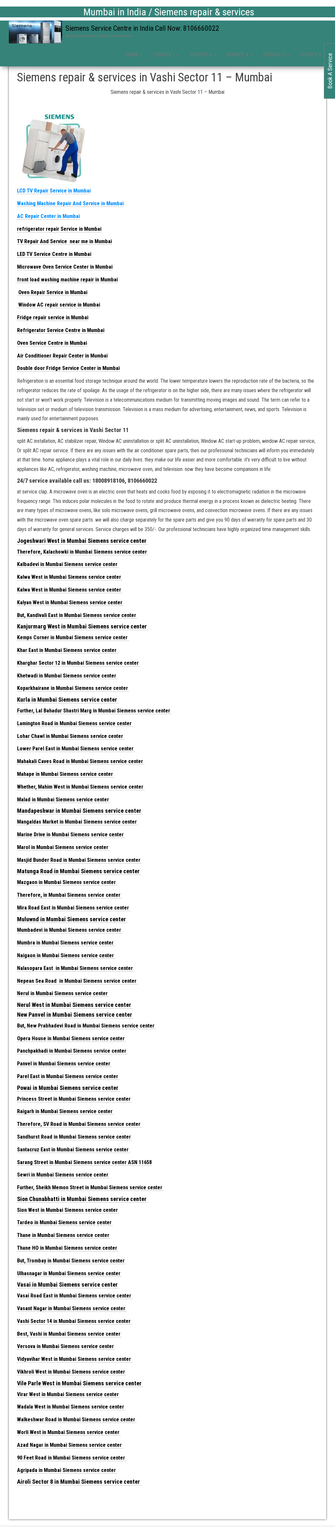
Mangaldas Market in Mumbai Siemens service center (77, 822)
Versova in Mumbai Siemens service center (66, 1346)
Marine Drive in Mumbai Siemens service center (71, 834)
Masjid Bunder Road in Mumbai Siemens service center (79, 860)
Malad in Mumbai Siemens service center (63, 799)
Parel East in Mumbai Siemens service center (68, 1076)
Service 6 (311, 55)
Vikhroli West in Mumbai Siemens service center (71, 1372)
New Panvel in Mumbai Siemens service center (75, 1014)
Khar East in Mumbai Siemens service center (67, 650)
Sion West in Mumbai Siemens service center (68, 1210)
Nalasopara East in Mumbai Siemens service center (75, 968)
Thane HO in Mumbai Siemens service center (67, 1248)
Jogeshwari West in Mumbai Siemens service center (82, 540)
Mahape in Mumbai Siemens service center (65, 774)
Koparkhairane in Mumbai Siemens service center (73, 688)
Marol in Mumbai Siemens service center (63, 847)
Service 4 (238, 55)
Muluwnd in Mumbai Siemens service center (72, 919)
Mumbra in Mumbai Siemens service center (66, 943)
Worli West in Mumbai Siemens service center (69, 1432)
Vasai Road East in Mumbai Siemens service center (74, 1296)
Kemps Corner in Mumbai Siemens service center (73, 637)
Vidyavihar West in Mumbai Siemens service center (74, 1359)
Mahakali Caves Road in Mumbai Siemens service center (80, 761)
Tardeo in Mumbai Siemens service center (65, 1222)
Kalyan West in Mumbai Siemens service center (70, 602)
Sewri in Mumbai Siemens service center (63, 1175)
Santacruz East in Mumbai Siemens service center (73, 1149)
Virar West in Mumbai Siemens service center (68, 1394)
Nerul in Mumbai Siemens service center (63, 993)
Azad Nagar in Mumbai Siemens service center (70, 1445)
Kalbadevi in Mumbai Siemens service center (68, 564)
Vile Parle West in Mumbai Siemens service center (80, 1383)
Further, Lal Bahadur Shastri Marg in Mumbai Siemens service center (94, 711)
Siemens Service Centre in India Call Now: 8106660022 (142, 28)
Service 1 (164, 55)
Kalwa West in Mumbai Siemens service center (69, 577)
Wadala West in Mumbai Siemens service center (71, 1407)
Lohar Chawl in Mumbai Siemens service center (70, 736)
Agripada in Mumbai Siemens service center (67, 1470)
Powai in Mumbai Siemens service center (68, 1087)
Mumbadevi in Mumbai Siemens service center (69, 930)
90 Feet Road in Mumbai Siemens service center (71, 1458)
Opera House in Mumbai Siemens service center (71, 1038)
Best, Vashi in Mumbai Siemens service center (69, 1334)
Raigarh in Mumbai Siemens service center (65, 1111)
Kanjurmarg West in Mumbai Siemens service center (82, 626)
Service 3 (201, 55)
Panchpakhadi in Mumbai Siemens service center (72, 1051)
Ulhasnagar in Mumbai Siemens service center (69, 1273)
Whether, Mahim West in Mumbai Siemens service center (81, 787)
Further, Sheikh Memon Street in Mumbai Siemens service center (90, 1187)
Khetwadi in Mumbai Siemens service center (67, 676)
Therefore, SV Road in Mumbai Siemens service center (79, 1124)
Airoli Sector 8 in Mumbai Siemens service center (79, 1481)
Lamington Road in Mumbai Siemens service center (75, 723)
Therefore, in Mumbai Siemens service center (69, 895)
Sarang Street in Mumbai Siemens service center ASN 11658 (84, 1162)
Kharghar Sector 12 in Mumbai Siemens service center (78, 663)
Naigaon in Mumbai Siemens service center (66, 955)
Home (133, 55)
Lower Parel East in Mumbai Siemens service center (76, 748)
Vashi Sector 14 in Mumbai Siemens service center (74, 1321)
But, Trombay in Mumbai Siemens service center (71, 1261)
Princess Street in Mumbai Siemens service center (74, 1099)
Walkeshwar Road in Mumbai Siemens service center (76, 1419)
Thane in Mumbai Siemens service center (64, 1235)
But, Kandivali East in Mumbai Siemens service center (77, 615)
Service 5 (274, 55)
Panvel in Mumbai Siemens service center (64, 1063)
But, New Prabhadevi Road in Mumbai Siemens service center (86, 1026)
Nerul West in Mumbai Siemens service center (74, 1004)
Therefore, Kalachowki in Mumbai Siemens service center (82, 552)
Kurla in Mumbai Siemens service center (67, 699)
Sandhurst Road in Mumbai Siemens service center (74, 1137)
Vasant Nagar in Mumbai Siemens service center (72, 1308)
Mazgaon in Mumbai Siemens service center (67, 882)
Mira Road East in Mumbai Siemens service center (73, 908)
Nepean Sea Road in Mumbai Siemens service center (77, 981)
